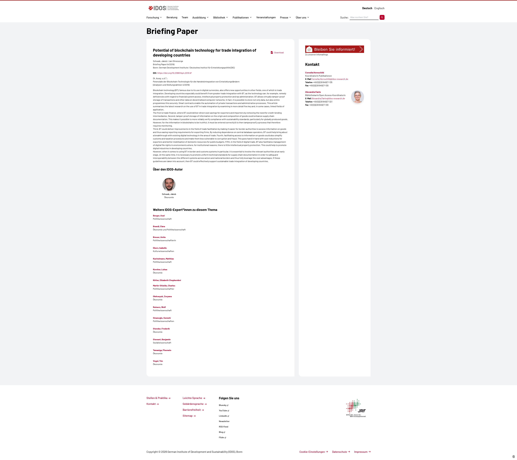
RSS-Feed (223, 426)
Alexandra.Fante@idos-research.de (328, 98)
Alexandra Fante (313, 92)
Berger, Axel (159, 215)
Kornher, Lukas (160, 269)
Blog (221, 432)
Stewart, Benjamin (162, 339)
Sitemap (188, 415)
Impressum (361, 451)
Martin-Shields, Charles (164, 285)
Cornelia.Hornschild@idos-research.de (329, 79)
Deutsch (367, 8)
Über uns (301, 17)
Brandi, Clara (159, 226)
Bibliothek (219, 17)
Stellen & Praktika (157, 397)
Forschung (152, 17)
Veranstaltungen (266, 17)
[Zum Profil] (357, 96)
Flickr (222, 437)
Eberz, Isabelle (160, 248)
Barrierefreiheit (192, 409)
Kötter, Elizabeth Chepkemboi (167, 280)
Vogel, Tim (158, 361)
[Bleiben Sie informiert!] (334, 49)
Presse (284, 17)
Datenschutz (339, 451)
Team (185, 17)
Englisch (379, 8)
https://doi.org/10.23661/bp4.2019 (173, 73)
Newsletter (224, 421)
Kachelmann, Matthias (163, 258)
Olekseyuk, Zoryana (162, 296)
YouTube (223, 410)
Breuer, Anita (159, 237)
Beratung (172, 17)
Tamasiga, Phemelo (162, 350)
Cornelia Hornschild (314, 72)
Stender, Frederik (161, 328)
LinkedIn (223, 416)
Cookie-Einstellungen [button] (312, 451)
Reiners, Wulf (159, 307)
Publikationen (241, 17)
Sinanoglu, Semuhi (162, 318)
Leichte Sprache (193, 397)
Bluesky (223, 405)
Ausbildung (199, 17)
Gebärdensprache (193, 403)
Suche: (344, 17)
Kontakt (151, 403)
